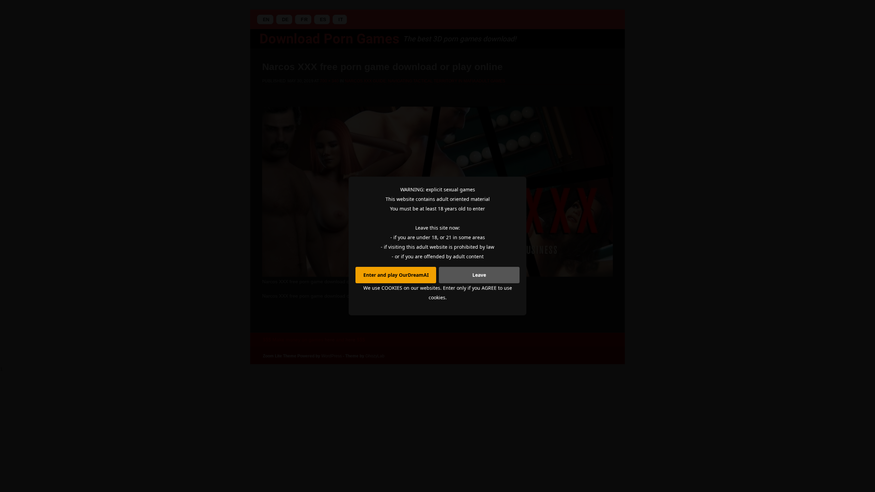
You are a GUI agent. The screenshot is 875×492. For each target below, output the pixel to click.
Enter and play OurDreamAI (396, 275)
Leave (479, 275)
